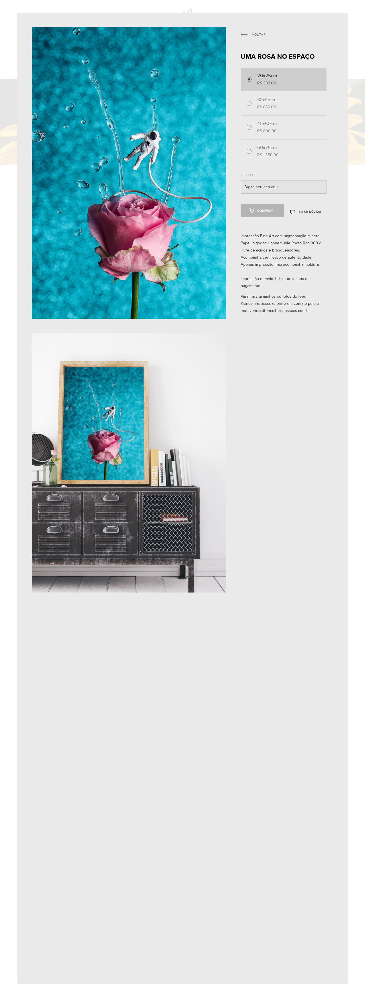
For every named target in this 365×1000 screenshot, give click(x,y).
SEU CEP (247, 175)
